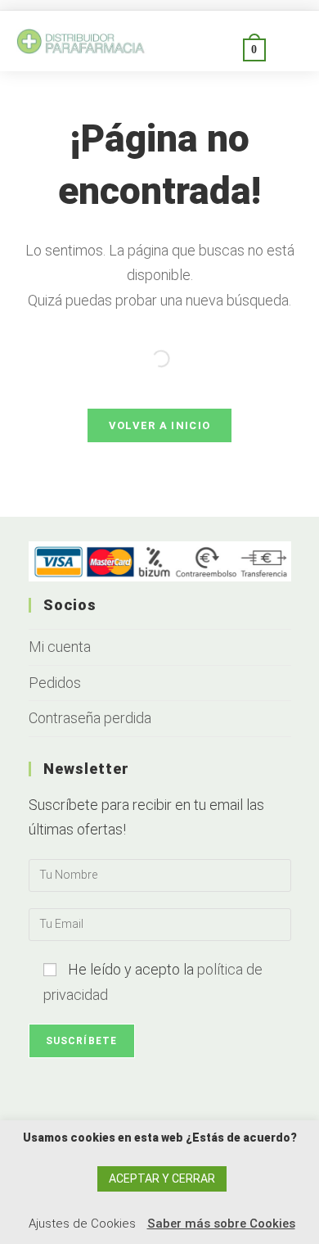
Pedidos (55, 682)
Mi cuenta (60, 646)
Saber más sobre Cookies (221, 1223)
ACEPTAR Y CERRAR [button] (162, 1178)
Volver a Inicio (160, 425)
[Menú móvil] (284, 49)
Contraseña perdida (90, 717)
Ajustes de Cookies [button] (82, 1223)
